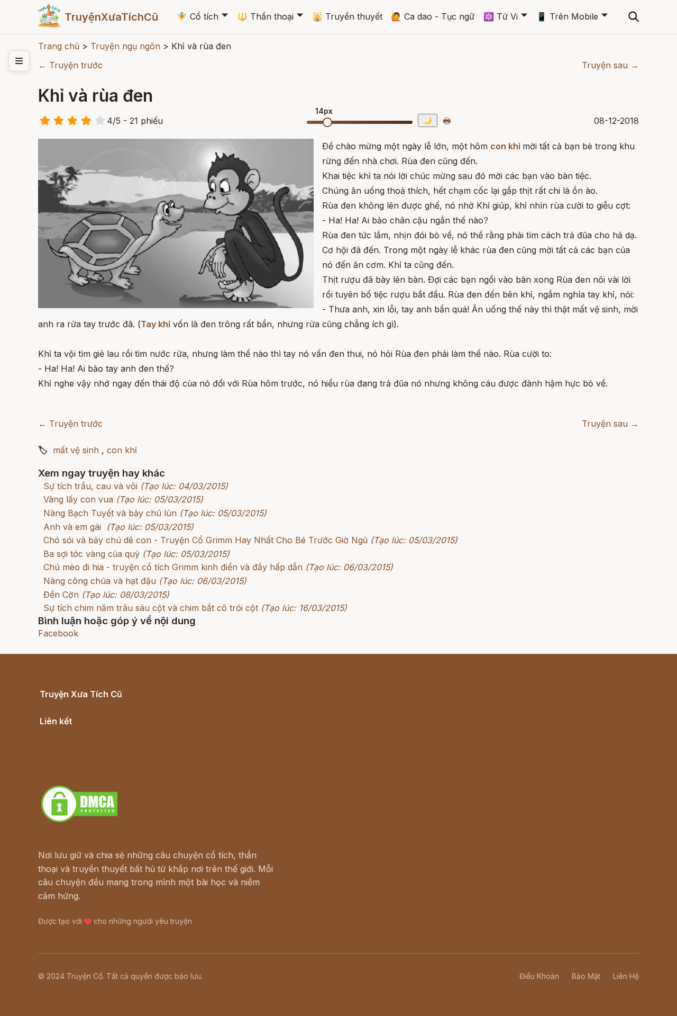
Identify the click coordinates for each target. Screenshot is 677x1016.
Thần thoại (265, 16)
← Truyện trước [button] (70, 65)
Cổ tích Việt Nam (73, 706)
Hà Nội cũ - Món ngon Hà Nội (100, 746)
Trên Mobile (567, 16)
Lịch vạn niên (67, 732)
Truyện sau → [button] (610, 65)
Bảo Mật (586, 976)
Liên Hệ (626, 976)
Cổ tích (197, 16)
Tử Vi (500, 16)
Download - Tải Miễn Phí (90, 773)
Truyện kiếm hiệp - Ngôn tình (99, 760)
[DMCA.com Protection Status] (79, 820)
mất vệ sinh (76, 450)
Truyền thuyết (347, 16)
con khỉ (505, 146)
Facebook (58, 633)
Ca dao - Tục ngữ (432, 16)
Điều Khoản (539, 976)
